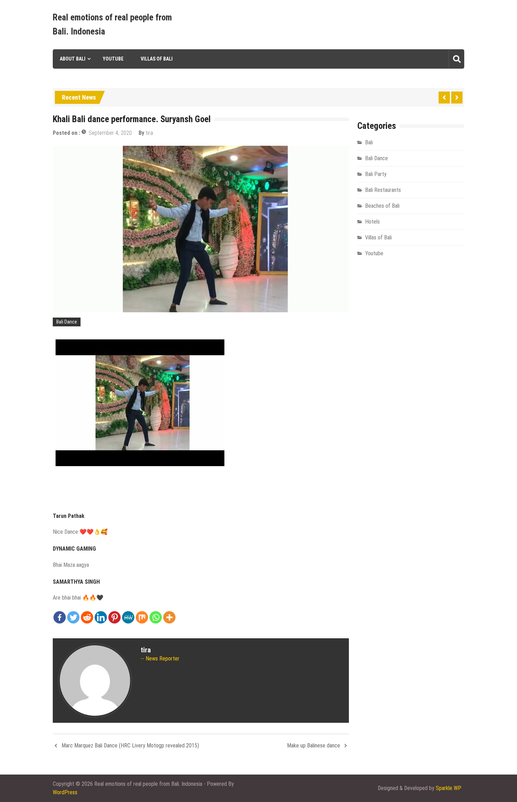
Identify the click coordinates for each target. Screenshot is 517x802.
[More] (169, 617)
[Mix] (142, 617)
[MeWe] (128, 617)
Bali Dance (66, 322)
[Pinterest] (114, 617)
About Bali (72, 59)
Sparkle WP (448, 788)
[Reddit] (87, 617)
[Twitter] (73, 617)
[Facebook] (59, 617)
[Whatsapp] (155, 617)
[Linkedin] (101, 617)
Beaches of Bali (382, 205)
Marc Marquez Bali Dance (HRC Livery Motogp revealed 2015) (130, 745)
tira (149, 133)
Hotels (372, 221)
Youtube (113, 59)
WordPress (65, 792)
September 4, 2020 (110, 133)
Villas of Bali (157, 59)
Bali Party (376, 174)
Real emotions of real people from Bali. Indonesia (112, 24)
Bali (369, 142)
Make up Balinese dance (313, 745)
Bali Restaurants (383, 190)
